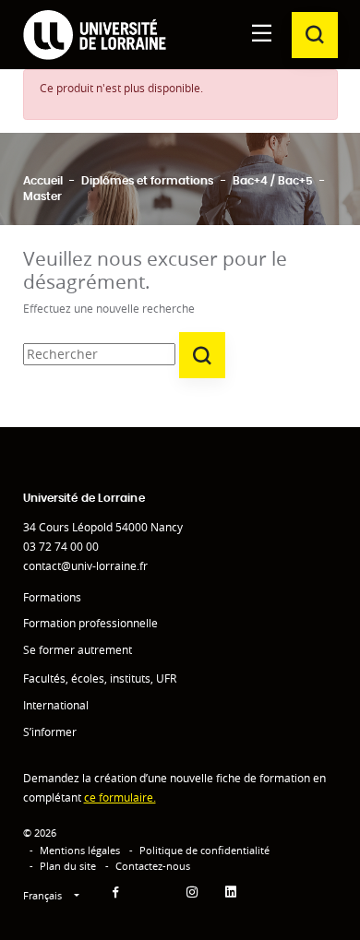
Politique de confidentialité (204, 850)
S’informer (50, 732)
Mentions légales (80, 850)
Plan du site (68, 866)
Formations (52, 597)
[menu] (262, 34)
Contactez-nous (152, 866)
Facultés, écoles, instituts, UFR (99, 678)
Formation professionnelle (90, 623)
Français (44, 895)
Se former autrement (77, 650)
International (56, 705)
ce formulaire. (120, 797)
